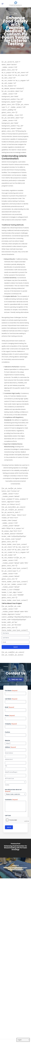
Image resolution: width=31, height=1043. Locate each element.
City (6, 766)
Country (7, 785)
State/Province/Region (11, 772)
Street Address (9, 753)
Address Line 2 (9, 759)
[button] (2, 4)
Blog (15, 13)
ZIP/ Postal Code (9, 778)
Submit (15, 647)
